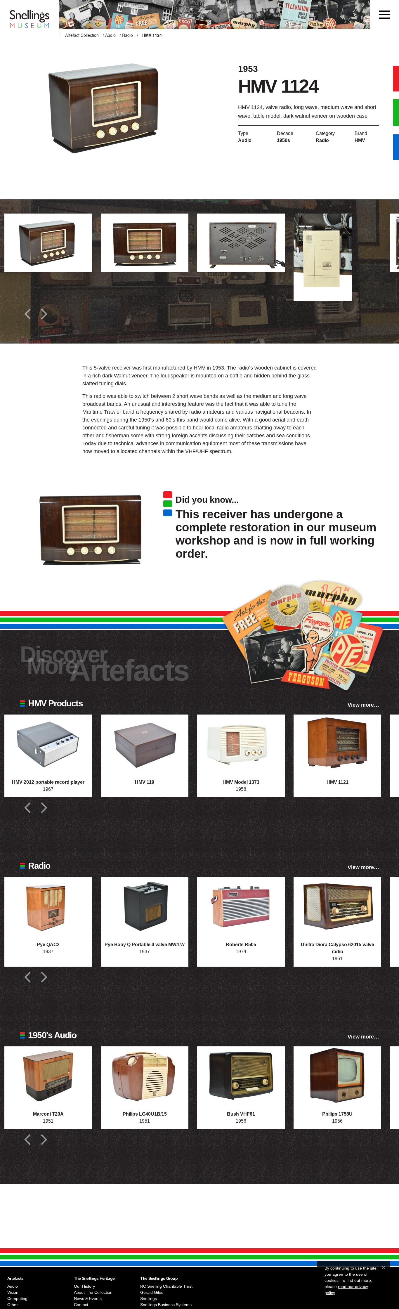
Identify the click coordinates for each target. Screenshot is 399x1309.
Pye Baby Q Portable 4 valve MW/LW (145, 944)
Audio (110, 35)
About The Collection (93, 1292)
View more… (363, 705)
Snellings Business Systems (166, 1304)
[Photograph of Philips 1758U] (337, 1075)
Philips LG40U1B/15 (145, 1114)
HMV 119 (144, 782)
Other (12, 1304)
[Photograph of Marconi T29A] (48, 1075)
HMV (360, 140)
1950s (283, 140)
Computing (17, 1298)
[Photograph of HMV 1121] (337, 744)
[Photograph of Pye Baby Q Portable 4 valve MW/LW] (144, 906)
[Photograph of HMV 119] (144, 744)
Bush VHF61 (241, 1114)
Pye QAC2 (48, 944)
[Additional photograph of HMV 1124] (48, 243)
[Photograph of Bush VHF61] (241, 1075)
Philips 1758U (337, 1114)
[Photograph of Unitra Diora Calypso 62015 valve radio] (337, 906)
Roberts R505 (241, 944)
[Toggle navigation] (384, 14)
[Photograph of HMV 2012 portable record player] (48, 744)
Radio (127, 35)
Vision (12, 1292)
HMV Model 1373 (241, 782)
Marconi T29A (48, 1114)
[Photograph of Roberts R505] (241, 906)
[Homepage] (29, 14)
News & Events (88, 1298)
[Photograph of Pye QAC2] (48, 906)
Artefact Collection (82, 35)
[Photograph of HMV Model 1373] (241, 744)
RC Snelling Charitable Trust (166, 1286)
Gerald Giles (151, 1292)
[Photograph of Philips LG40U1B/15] (144, 1075)
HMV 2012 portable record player (48, 782)
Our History (84, 1286)
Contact (81, 1304)
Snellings (148, 1298)
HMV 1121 (337, 782)
